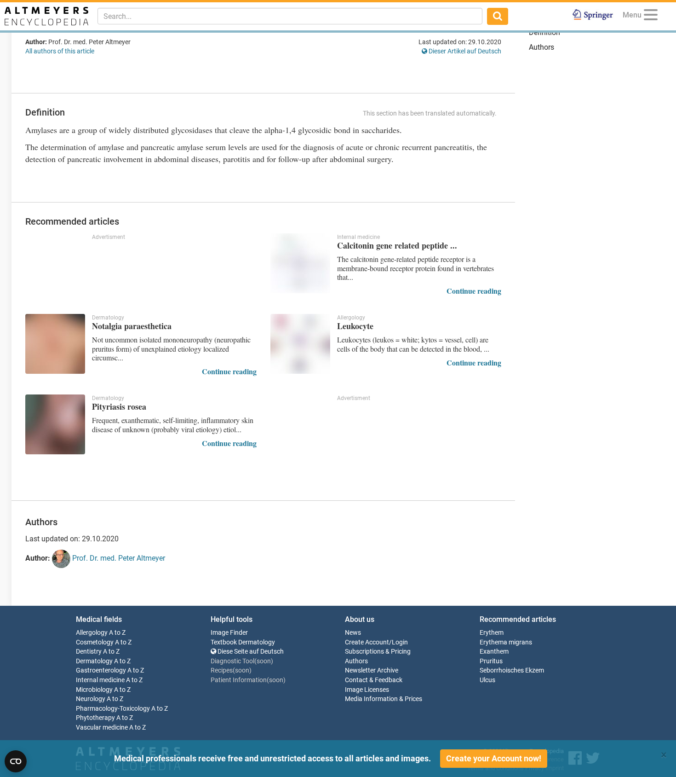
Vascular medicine (102, 727)
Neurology (90, 699)
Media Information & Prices (383, 699)
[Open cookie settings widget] (16, 761)
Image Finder (229, 633)
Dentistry (89, 651)
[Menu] (651, 16)
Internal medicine (100, 680)
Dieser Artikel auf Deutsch (464, 51)
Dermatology (94, 661)
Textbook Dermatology (243, 642)
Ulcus (487, 680)
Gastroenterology (101, 670)
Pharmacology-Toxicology (113, 709)
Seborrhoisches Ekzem (512, 670)
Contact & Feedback (373, 680)
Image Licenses (367, 690)
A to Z (117, 633)
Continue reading (474, 290)
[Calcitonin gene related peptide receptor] (300, 263)
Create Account (367, 642)
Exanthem (494, 651)
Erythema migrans (506, 642)
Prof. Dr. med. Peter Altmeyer (117, 558)
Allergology (92, 633)
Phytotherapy (95, 718)
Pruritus (491, 661)
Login (400, 642)
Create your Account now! (493, 758)
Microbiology (94, 690)
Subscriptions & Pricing (378, 651)
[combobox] (289, 16)
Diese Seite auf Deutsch (250, 651)
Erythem (492, 633)
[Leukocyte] (300, 344)
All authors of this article (59, 51)
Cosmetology (95, 642)
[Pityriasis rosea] (55, 424)
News (353, 633)
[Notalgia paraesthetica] (55, 344)
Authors (541, 47)
